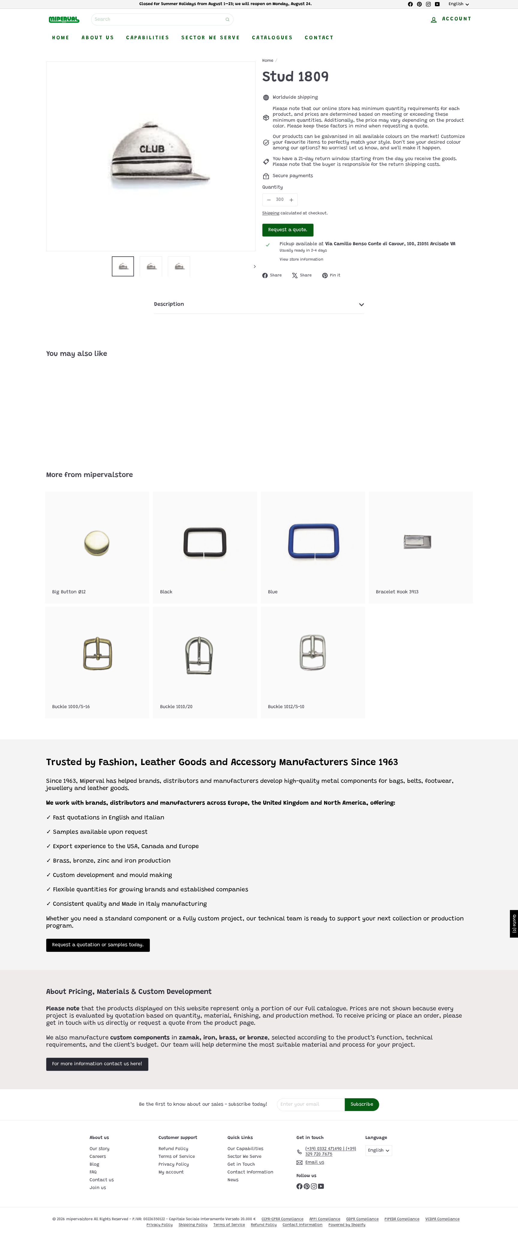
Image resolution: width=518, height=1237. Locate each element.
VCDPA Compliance (442, 1219)
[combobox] (162, 19)
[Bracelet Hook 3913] (421, 548)
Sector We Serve (210, 38)
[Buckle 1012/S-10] (313, 662)
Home (61, 38)
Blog (94, 1164)
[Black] (205, 548)
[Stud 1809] (79, 410)
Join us (98, 1188)
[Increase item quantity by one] (291, 199)
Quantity (272, 187)
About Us (98, 38)
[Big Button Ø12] (97, 548)
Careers (98, 1157)
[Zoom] (150, 156)
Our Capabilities (245, 1149)
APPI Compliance (324, 1219)
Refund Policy (173, 1149)
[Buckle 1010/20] (205, 662)
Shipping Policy (193, 1225)
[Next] (252, 266)
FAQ (93, 1172)
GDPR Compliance (362, 1219)
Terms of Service (177, 1157)
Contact (319, 38)
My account (171, 1172)
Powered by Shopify (347, 1225)
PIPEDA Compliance (402, 1219)
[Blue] (313, 548)
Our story (99, 1149)
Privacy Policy (174, 1164)
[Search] (228, 19)
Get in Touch (241, 1164)
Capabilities (147, 38)
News (233, 1180)
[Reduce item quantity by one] (268, 199)
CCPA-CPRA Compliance (282, 1219)
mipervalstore (108, 475)
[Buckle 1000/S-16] (97, 662)
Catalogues (272, 38)
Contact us (102, 1180)
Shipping (270, 213)
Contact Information (250, 1172)
